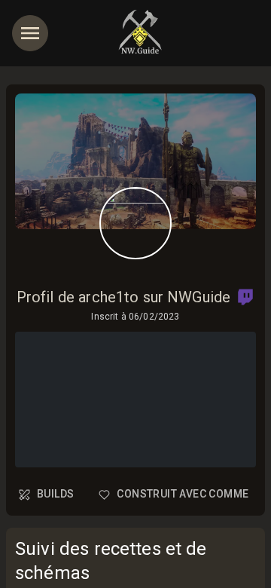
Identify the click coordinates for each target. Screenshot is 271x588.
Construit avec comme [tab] (182, 494)
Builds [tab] (55, 494)
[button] (245, 297)
